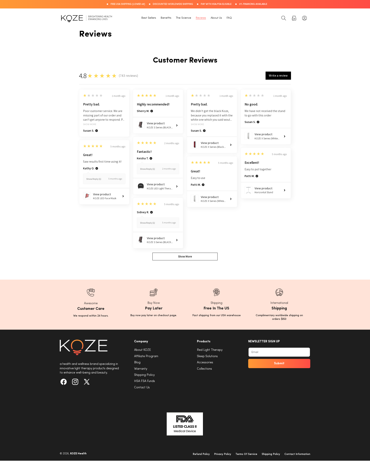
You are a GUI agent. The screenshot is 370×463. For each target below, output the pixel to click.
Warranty (140, 368)
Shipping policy (271, 454)
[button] (283, 18)
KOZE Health (78, 453)
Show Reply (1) (147, 168)
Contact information (297, 454)
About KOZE (142, 350)
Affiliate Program (146, 356)
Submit (279, 363)
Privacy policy (222, 454)
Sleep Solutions (207, 356)
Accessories (205, 362)
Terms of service (246, 454)
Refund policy (201, 454)
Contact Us (142, 387)
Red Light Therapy (210, 350)
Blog (137, 362)
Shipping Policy (144, 374)
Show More (89, 124)
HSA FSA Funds (144, 381)
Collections (204, 368)
